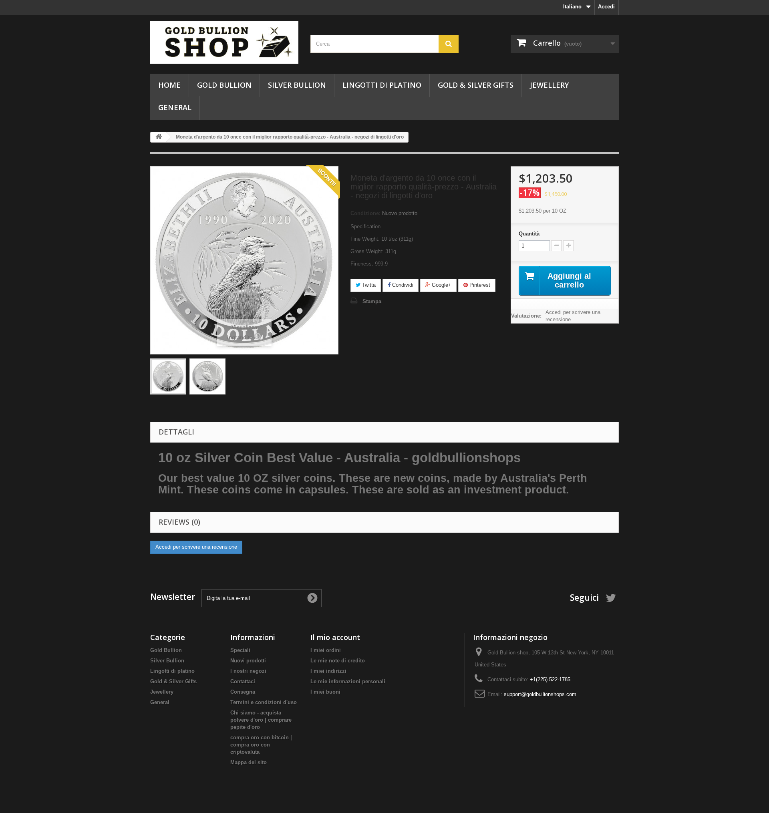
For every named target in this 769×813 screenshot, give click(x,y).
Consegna (242, 692)
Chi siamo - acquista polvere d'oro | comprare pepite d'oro (261, 720)
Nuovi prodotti (248, 661)
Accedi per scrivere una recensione (573, 315)
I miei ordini (325, 650)
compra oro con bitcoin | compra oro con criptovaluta (261, 745)
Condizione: (365, 213)
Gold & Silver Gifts (475, 85)
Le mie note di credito (337, 661)
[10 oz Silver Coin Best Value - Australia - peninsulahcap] (168, 376)
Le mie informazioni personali (347, 681)
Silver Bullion (297, 85)
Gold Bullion (224, 85)
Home (169, 85)
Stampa (371, 301)
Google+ (440, 285)
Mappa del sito (248, 762)
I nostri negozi (248, 671)
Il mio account (335, 637)
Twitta (368, 285)
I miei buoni (325, 692)
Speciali (240, 650)
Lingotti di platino (381, 85)
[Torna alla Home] (158, 137)
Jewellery (549, 85)
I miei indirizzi (328, 671)
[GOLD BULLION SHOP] (224, 42)
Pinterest (479, 285)
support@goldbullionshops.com (540, 694)
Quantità (529, 234)
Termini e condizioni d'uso (263, 702)
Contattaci (242, 681)
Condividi (402, 285)
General (174, 107)
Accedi (606, 7)
